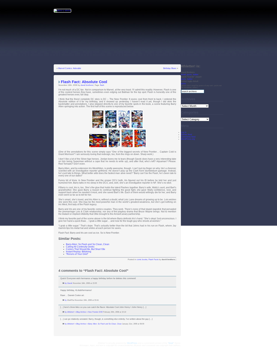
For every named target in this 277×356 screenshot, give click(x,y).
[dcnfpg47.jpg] (127, 147)
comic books (142, 259)
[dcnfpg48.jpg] (140, 147)
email (183, 74)
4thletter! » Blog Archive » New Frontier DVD (85, 312)
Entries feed (186, 134)
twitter (195, 74)
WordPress (132, 343)
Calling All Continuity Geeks (80, 246)
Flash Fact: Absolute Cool (84, 82)
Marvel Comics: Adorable (69, 68)
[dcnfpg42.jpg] (124, 128)
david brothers (87, 85)
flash (102, 85)
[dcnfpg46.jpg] (114, 147)
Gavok (69, 283)
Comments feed (188, 137)
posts (189, 74)
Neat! (170, 343)
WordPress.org (188, 139)
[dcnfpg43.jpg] (137, 128)
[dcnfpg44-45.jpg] (98, 147)
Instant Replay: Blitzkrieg (78, 251)
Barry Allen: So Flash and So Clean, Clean (87, 244)
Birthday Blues (169, 68)
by (66, 283)
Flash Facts (153, 259)
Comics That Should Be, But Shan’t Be (85, 249)
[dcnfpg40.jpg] (98, 128)
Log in (183, 132)
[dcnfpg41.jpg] (111, 128)
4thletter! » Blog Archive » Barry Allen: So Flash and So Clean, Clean (94, 324)
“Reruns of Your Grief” (77, 254)
